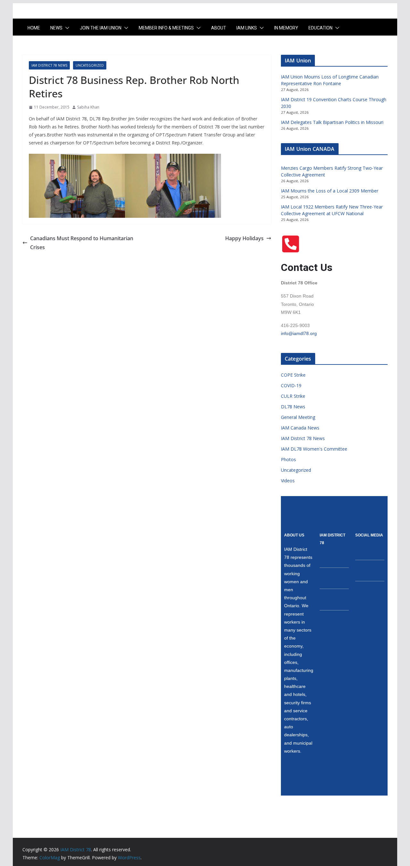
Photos (288, 459)
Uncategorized (90, 65)
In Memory (286, 27)
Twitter (362, 570)
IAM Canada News (300, 428)
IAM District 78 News (49, 65)
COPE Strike (293, 375)
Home (34, 27)
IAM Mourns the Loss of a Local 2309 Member (329, 191)
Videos (288, 481)
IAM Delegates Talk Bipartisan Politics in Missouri (332, 122)
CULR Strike (293, 396)
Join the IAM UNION (100, 27)
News (56, 27)
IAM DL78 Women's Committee (314, 449)
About (218, 27)
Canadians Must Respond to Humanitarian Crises (81, 243)
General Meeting (298, 417)
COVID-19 (291, 385)
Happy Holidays (244, 238)
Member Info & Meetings (166, 27)
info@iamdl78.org (299, 333)
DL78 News (293, 407)
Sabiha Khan (88, 107)
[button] (66, 27)
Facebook (365, 549)
